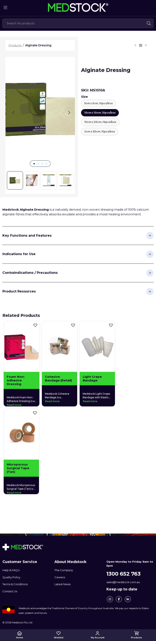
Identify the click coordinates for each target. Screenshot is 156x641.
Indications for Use (19, 254)
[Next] (69, 113)
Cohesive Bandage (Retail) (58, 378)
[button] (35, 325)
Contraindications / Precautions (30, 273)
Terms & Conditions (15, 584)
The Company (63, 570)
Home (19, 637)
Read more (14, 404)
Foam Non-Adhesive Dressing (16, 380)
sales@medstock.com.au (123, 582)
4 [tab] (46, 164)
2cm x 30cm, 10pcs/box (99, 131)
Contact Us (9, 591)
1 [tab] (34, 164)
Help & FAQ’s (11, 570)
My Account (97, 637)
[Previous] (14, 113)
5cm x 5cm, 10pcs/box (98, 103)
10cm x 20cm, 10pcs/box (100, 121)
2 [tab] (38, 164)
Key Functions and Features (27, 235)
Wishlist (58, 637)
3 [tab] (42, 164)
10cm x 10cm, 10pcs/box (100, 112)
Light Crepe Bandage (92, 378)
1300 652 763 (123, 574)
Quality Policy (11, 577)
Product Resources (19, 291)
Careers (59, 577)
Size (84, 97)
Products (136, 637)
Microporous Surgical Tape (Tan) (18, 468)
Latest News (62, 584)
